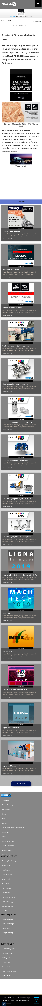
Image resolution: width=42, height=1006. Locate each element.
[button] (38, 3)
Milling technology (7, 933)
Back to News (21, 783)
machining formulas (8, 841)
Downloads (5, 832)
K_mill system (6, 870)
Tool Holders (6, 893)
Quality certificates (8, 846)
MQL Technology (7, 902)
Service (4, 814)
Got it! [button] (36, 1001)
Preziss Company (7, 805)
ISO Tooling (5, 884)
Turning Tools (6, 888)
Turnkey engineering (8, 897)
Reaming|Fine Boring (9, 861)
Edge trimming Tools (8, 949)
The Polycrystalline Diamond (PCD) (13, 828)
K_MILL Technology (8, 976)
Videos (4, 837)
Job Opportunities (7, 850)
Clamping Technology (9, 971)
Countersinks (6, 928)
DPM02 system (7, 874)
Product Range (6, 809)
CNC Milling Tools (7, 953)
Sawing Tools (6, 967)
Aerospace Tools (7, 919)
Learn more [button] (7, 1003)
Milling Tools (6, 865)
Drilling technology (8, 924)
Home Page (5, 800)
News (4, 818)
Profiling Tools (6, 958)
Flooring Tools (6, 962)
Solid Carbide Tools (8, 906)
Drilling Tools (6, 879)
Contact (4, 823)
